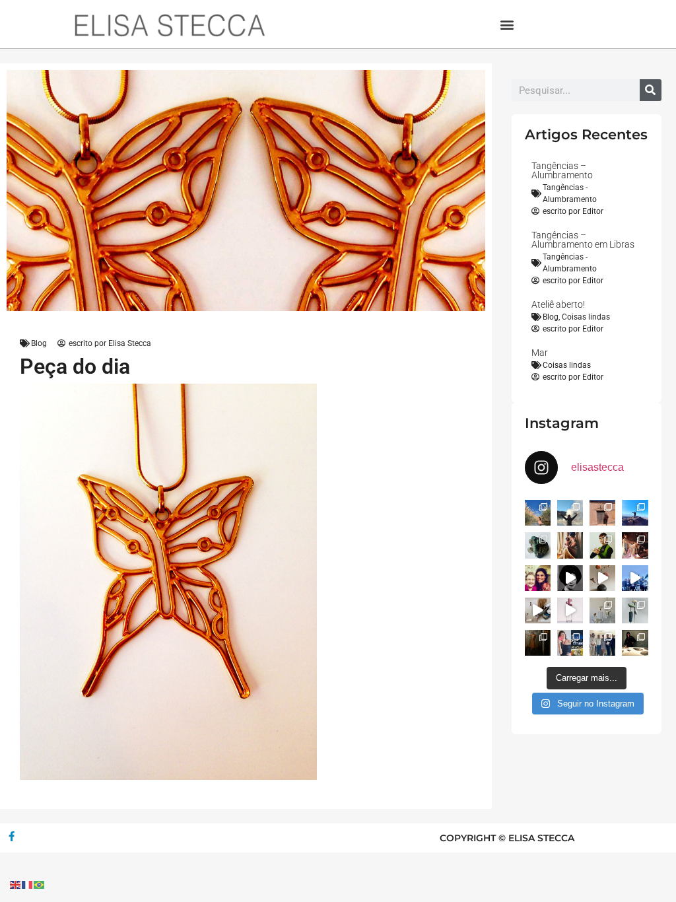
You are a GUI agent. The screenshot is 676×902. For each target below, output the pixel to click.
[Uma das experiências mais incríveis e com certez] (570, 513)
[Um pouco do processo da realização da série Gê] (570, 610)
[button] (507, 24)
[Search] (650, 90)
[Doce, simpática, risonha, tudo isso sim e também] (538, 578)
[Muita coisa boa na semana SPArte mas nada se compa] (602, 643)
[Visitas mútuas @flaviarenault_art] (538, 610)
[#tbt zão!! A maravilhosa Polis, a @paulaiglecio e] (602, 545)
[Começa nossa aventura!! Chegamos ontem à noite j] (635, 513)
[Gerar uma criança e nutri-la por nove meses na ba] (570, 545)
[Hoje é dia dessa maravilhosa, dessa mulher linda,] (570, 578)
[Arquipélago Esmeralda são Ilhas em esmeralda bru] (538, 545)
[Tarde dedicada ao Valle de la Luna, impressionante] (602, 513)
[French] (28, 883)
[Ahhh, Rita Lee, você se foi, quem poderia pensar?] (635, 545)
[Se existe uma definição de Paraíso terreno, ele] (538, 513)
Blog (39, 343)
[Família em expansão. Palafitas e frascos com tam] (602, 610)
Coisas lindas (586, 317)
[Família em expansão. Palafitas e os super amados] (635, 610)
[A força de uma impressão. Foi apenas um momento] (602, 578)
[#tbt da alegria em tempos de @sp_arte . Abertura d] (635, 643)
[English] (16, 883)
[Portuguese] (40, 883)
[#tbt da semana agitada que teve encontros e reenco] (538, 643)
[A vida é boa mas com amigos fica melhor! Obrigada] (635, 578)
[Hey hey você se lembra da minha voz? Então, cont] (570, 643)
